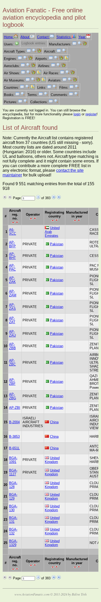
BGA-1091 (13, 460)
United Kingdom (52, 460)
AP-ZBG (12, 396)
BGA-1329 (13, 543)
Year (82, 37)
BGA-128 (13, 485)
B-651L (14, 448)
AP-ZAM (12, 293)
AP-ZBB (12, 346)
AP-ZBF (12, 382)
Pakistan (56, 244)
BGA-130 (13, 508)
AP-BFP (12, 244)
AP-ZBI (14, 408)
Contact (43, 37)
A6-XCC (12, 231)
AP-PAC (12, 267)
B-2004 (14, 422)
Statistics (64, 37)
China (54, 422)
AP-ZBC (12, 362)
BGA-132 (13, 531)
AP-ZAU (12, 333)
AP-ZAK (12, 280)
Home (9, 37)
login (77, 114)
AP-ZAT (12, 320)
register (91, 114)
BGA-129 (13, 496)
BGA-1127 (13, 472)
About (25, 37)
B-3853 (14, 436)
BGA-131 (13, 520)
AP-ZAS (12, 307)
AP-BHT (12, 256)
